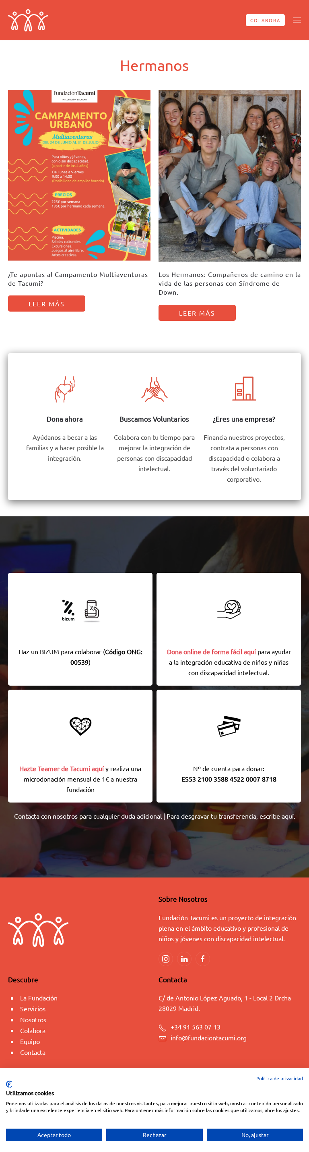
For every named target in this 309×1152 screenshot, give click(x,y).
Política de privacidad (279, 1078)
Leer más (47, 303)
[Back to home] (28, 20)
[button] (297, 20)
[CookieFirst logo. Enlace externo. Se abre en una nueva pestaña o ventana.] (9, 1084)
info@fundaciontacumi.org (209, 1037)
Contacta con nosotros (46, 816)
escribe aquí (277, 816)
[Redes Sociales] (166, 959)
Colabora (265, 20)
